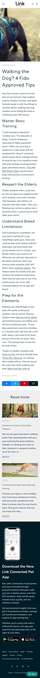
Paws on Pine (8, 354)
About (22, 652)
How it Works (13, 652)
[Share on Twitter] (15, 383)
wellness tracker (23, 268)
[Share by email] (33, 383)
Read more (5, 456)
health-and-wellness (8, 65)
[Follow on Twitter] (17, 666)
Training (12, 655)
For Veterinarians (27, 659)
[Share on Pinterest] (24, 383)
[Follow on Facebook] (12, 666)
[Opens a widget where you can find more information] (32, 674)
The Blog (30, 652)
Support (5, 655)
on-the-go (5, 421)
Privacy (19, 655)
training (4, 480)
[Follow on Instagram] (23, 666)
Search (4, 652)
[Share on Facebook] (6, 383)
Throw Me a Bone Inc (12, 358)
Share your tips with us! (18, 368)
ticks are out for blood (26, 317)
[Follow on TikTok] (28, 666)
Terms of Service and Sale (10, 659)
